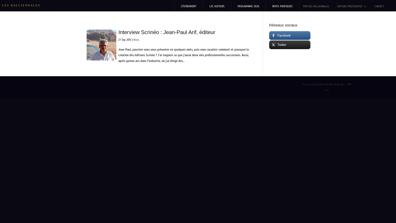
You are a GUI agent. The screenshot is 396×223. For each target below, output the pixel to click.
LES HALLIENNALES (21, 5)
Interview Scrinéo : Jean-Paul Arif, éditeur (166, 32)
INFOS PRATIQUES (282, 6)
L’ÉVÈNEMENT (189, 6)
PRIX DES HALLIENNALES (316, 6)
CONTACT (379, 6)
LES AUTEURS (217, 6)
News (136, 40)
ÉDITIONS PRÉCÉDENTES (350, 6)
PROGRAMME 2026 (248, 6)
